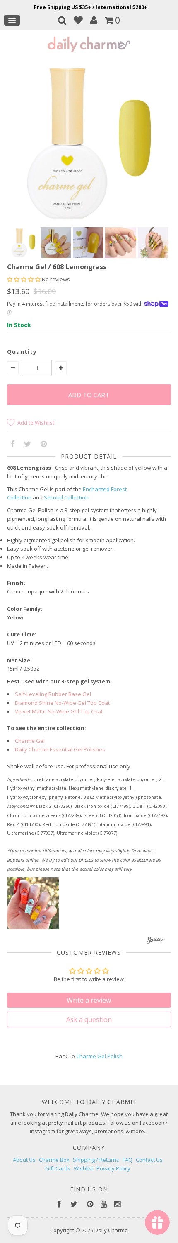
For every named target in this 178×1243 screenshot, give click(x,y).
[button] (24, 279)
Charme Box (54, 1159)
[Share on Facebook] (13, 444)
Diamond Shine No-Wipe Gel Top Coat (62, 702)
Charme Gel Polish (99, 1056)
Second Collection (66, 497)
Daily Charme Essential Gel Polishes (60, 749)
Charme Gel (30, 740)
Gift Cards (57, 1168)
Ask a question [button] (89, 1019)
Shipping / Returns (96, 1159)
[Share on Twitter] (27, 444)
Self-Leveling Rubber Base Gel (53, 694)
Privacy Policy (113, 1168)
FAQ (127, 1159)
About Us (24, 1159)
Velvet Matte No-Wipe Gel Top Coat (59, 711)
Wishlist (83, 1168)
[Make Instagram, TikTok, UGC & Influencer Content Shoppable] (155, 941)
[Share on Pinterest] (43, 444)
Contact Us (149, 1159)
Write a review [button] (89, 1000)
